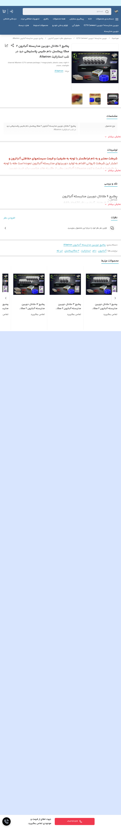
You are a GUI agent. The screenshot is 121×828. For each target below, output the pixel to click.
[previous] (115, 298)
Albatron (59, 71)
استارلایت (86, 251)
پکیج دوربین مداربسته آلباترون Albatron (28, 38)
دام (94, 251)
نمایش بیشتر (114, 137)
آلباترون (102, 251)
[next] (5, 298)
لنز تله (60, 251)
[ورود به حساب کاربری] (12, 11)
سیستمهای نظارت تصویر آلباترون (60, 38)
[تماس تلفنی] (6, 821)
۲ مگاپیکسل (71, 251)
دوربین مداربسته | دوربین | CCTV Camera (91, 38)
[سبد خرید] (4, 11)
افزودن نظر (9, 218)
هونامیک (115, 38)
